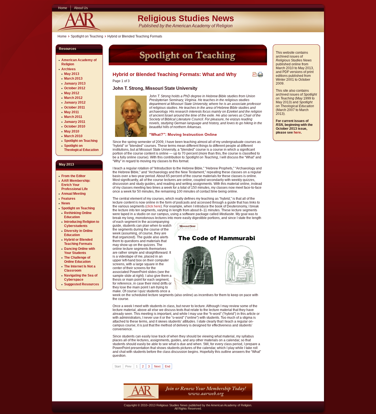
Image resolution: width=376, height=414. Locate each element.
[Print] (260, 76)
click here (153, 206)
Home (62, 36)
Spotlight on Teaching (87, 36)
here (297, 132)
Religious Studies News (186, 18)
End (167, 366)
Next (157, 366)
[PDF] (254, 75)
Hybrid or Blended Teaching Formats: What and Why (174, 74)
